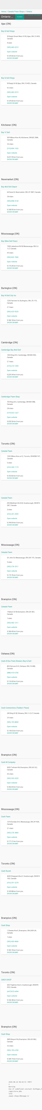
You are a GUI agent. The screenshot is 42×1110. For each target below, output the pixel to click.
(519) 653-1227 (12, 413)
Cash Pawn (5, 816)
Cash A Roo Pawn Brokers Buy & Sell (16, 661)
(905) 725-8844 (12, 722)
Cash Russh (6, 871)
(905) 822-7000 (12, 257)
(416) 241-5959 (12, 514)
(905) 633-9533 (12, 312)
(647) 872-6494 (12, 991)
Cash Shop (5, 925)
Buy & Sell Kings (8, 31)
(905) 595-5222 (12, 778)
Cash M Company (8, 762)
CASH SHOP (6, 980)
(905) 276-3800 (12, 833)
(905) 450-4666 (12, 941)
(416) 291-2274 (12, 883)
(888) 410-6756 (12, 673)
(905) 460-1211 (12, 623)
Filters (19, 17)
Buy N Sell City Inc (8, 295)
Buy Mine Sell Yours (9, 241)
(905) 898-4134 (12, 201)
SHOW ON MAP (34, 15)
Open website (12, 52)
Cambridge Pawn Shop (10, 397)
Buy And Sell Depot (9, 187)
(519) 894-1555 (12, 148)
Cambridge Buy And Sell (11, 350)
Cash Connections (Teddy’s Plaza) (15, 708)
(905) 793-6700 (12, 1050)
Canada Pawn (6, 451)
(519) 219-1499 (12, 366)
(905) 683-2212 (12, 47)
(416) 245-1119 (12, 467)
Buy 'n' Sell (5, 132)
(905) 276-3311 (12, 566)
